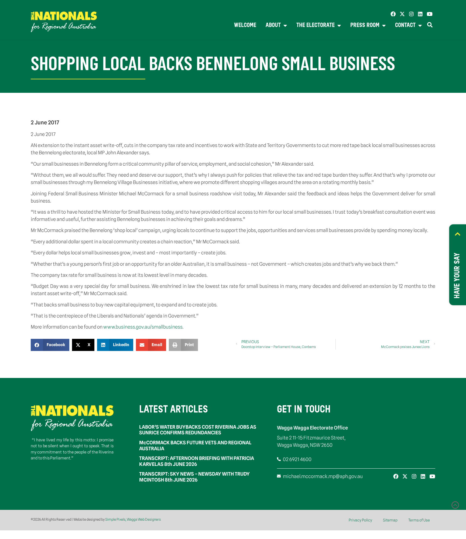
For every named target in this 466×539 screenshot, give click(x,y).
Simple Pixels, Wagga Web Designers (133, 519)
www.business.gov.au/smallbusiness (143, 327)
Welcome (245, 25)
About (273, 25)
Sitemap (390, 520)
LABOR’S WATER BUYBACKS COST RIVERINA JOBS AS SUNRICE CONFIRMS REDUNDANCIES (197, 430)
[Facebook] (393, 14)
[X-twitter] (402, 14)
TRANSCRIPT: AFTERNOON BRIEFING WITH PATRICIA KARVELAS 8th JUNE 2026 (196, 461)
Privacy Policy (360, 520)
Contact (405, 25)
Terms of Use (419, 520)
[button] (50, 345)
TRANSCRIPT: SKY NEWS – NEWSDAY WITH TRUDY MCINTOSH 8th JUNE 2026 (194, 477)
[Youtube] (429, 14)
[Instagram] (411, 14)
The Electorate (315, 25)
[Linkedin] (420, 14)
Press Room (364, 25)
